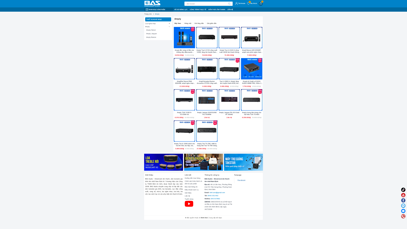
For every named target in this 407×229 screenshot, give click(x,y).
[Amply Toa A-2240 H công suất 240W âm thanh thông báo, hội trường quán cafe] (229, 37)
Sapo (220, 218)
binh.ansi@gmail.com (217, 192)
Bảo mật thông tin (191, 187)
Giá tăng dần (199, 23)
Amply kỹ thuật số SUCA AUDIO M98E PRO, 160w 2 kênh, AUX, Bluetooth (251, 82)
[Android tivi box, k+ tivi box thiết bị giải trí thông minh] (203, 162)
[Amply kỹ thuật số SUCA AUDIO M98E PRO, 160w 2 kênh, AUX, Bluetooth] (251, 69)
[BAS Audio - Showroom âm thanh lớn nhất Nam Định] (152, 3)
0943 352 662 (213, 195)
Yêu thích (253, 3)
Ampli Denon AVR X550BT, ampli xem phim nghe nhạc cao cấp (251, 51)
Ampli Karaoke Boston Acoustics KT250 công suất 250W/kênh (207, 82)
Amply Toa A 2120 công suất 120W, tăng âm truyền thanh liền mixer (207, 51)
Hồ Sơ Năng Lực (181, 9)
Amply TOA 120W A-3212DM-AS (184, 113)
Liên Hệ (230, 9)
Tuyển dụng (189, 199)
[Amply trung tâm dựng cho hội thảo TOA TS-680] (251, 100)
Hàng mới (187, 23)
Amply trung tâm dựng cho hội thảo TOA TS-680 (251, 113)
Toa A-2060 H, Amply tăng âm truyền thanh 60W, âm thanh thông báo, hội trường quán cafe (229, 82)
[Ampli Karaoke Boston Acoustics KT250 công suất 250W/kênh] (206, 69)
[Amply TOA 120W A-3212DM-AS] (184, 100)
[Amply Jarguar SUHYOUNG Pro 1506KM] (206, 100)
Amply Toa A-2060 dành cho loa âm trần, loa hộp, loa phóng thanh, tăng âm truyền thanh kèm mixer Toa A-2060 (184, 145)
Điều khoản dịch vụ (192, 190)
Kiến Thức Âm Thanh (216, 9)
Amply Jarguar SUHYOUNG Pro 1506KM (207, 113)
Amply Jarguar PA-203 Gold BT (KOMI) (229, 113)
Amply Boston (151, 37)
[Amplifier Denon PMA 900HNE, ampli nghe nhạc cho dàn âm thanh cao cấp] (184, 69)
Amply (147, 26)
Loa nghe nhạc (150, 23)
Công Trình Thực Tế (198, 9)
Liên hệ (187, 196)
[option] (163, 162)
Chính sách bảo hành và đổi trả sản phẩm (193, 182)
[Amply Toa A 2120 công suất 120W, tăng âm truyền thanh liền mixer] (206, 37)
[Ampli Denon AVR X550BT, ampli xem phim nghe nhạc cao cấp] (251, 37)
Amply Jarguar (151, 33)
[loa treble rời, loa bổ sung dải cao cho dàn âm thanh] (163, 162)
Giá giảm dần (211, 23)
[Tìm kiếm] (229, 4)
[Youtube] (189, 204)
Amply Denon (151, 30)
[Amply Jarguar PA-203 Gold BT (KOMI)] (229, 100)
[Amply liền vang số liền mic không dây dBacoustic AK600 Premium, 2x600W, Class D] (184, 37)
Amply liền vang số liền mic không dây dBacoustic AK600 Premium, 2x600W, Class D (184, 51)
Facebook (241, 180)
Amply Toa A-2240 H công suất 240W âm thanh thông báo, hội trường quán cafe (229, 51)
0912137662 (215, 199)
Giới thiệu (188, 193)
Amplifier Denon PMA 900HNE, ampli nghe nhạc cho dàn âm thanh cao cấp (184, 82)
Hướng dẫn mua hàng (192, 178)
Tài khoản (241, 3)
